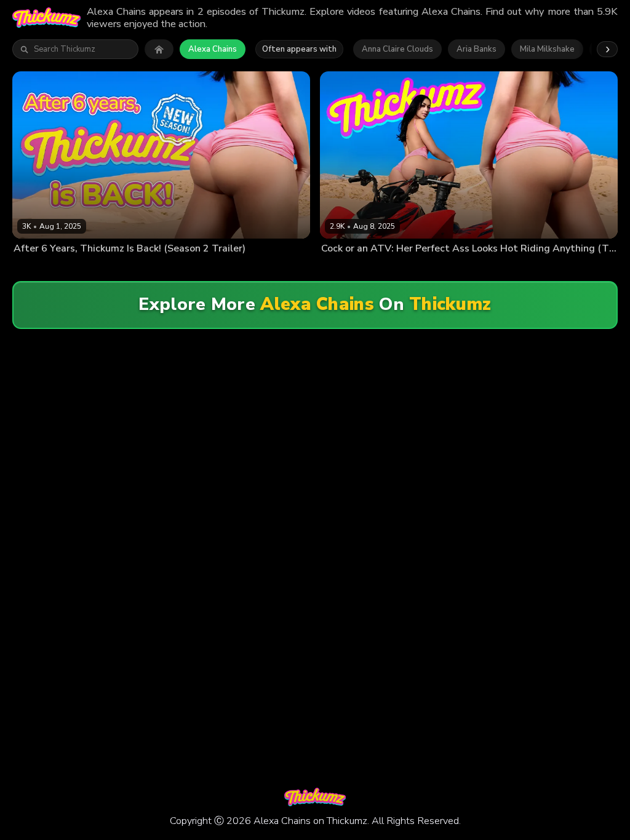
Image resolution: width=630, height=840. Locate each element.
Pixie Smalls (259, 268)
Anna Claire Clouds (397, 49)
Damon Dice (394, 268)
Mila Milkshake (547, 49)
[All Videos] (159, 49)
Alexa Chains (212, 49)
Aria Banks (476, 49)
